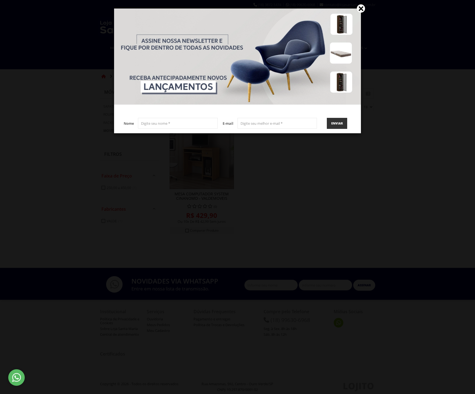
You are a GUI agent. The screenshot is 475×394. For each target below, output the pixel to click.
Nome (129, 123)
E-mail (228, 123)
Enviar (337, 123)
